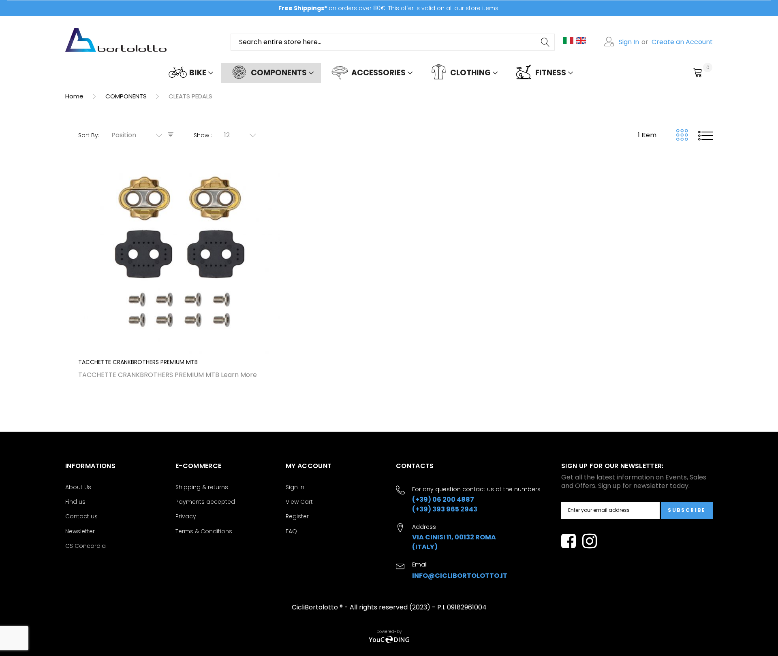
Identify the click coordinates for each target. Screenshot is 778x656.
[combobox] (393, 42)
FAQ (291, 531)
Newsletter (80, 531)
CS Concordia (85, 546)
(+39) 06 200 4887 (443, 499)
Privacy (185, 516)
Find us (75, 502)
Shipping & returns (201, 487)
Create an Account (682, 42)
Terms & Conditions (203, 531)
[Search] (545, 42)
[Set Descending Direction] (170, 135)
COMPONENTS (126, 96)
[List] (705, 135)
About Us (78, 487)
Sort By (88, 135)
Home (75, 96)
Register (297, 516)
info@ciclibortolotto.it (459, 575)
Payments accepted (205, 502)
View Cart (299, 502)
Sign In (629, 42)
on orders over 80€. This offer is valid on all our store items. (389, 8)
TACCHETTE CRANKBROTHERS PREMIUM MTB (138, 362)
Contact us (81, 516)
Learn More (239, 374)
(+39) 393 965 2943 (444, 509)
